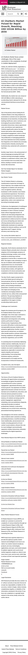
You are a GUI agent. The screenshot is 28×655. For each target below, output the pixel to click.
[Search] (18, 14)
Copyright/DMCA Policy (9, 652)
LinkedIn (3, 570)
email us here (5, 566)
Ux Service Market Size (8, 504)
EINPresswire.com (10, 69)
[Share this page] (26, 13)
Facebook (4, 572)
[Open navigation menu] (2, 13)
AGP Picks (4, 2)
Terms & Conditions (20, 649)
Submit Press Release (8, 649)
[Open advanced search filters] (21, 14)
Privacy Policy (22, 652)
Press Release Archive (16, 646)
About (7, 646)
